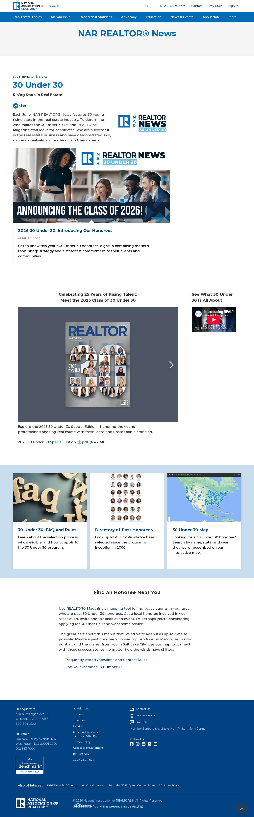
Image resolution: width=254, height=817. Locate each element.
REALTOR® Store (172, 6)
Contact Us (143, 708)
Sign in (233, 6)
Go (147, 6)
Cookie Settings (83, 759)
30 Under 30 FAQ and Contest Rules (132, 785)
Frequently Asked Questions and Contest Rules (105, 660)
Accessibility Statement (88, 747)
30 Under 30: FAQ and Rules (47, 529)
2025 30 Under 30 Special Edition (53, 442)
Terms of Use (81, 753)
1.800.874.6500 (145, 715)
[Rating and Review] (29, 773)
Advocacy (129, 17)
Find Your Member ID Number (91, 667)
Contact (197, 6)
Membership (60, 17)
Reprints (78, 726)
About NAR (211, 17)
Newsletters (81, 708)
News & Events (182, 17)
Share (23, 106)
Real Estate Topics (28, 17)
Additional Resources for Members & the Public (88, 734)
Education (153, 17)
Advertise (79, 720)
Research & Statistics (96, 17)
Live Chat (142, 722)
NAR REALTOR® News (127, 33)
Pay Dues (215, 6)
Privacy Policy (81, 742)
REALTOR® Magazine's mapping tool (98, 608)
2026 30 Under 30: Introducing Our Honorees (65, 230)
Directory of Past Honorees (124, 529)
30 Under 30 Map (190, 529)
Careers (78, 714)
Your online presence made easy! (118, 806)
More (233, 17)
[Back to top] (242, 809)
